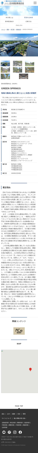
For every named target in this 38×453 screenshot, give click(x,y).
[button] (30, 369)
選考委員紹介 (9, 21)
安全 (19, 414)
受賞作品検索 (28, 17)
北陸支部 (27, 422)
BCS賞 (12, 29)
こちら (13, 442)
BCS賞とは (9, 17)
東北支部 (13, 422)
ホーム (3, 29)
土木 (8, 414)
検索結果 (18, 29)
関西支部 (11, 425)
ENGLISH (19, 25)
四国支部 (25, 425)
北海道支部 (5, 422)
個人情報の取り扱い (20, 418)
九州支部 (4, 427)
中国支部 (18, 425)
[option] (19, 45)
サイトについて (6, 418)
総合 (3, 414)
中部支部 (4, 425)
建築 (8, 29)
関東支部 (20, 422)
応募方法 (28, 21)
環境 (24, 414)
